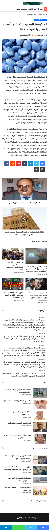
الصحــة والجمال (32, 14)
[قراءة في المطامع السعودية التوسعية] (40, 404)
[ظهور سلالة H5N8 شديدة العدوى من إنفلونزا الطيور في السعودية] (12, 284)
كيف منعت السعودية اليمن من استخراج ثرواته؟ (19, 479)
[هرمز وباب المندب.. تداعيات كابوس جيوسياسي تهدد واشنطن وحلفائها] (40, 470)
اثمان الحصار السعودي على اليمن (19, 423)
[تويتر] (36, 163)
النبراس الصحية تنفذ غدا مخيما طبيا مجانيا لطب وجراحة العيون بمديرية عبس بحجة (38, 296)
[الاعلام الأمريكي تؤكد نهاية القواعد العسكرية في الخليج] (40, 459)
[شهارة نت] (33, 3)
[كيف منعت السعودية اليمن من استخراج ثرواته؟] (40, 480)
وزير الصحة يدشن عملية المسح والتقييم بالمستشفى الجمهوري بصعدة (14, 266)
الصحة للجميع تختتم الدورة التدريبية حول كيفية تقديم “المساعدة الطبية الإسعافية (36, 269)
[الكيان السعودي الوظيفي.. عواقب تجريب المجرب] (40, 415)
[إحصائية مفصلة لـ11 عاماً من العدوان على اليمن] (40, 491)
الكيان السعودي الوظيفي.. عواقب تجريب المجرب (18, 413)
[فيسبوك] (42, 163)
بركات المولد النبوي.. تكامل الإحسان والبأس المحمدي (18, 391)
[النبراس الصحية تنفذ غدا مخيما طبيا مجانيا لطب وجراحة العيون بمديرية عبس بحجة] (36, 284)
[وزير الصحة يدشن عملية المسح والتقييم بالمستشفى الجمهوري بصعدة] (12, 254)
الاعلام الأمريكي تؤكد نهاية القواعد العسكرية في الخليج (18, 457)
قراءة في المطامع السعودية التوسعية (17, 400)
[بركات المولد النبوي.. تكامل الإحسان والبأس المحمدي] (40, 393)
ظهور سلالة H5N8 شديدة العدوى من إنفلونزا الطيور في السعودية (13, 295)
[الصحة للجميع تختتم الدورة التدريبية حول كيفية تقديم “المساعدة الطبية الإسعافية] (36, 256)
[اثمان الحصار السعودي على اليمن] (40, 427)
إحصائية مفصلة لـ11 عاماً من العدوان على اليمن (18, 489)
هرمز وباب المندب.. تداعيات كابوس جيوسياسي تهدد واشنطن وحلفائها (17, 468)
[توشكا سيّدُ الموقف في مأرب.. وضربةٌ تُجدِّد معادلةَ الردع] (40, 439)
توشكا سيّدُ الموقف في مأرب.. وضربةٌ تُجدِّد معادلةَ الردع (17, 436)
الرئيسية (42, 14)
